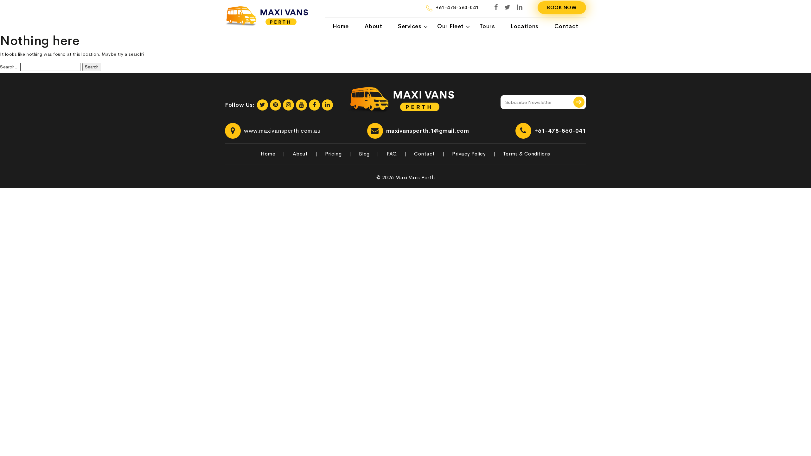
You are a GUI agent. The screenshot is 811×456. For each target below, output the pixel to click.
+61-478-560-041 (560, 130)
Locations (525, 26)
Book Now (562, 7)
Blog (364, 153)
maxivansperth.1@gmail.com (427, 130)
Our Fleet (450, 26)
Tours (487, 26)
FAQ (392, 153)
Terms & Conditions (526, 153)
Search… (9, 67)
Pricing (333, 153)
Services (409, 26)
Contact (566, 26)
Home (341, 26)
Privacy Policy (469, 153)
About (373, 26)
